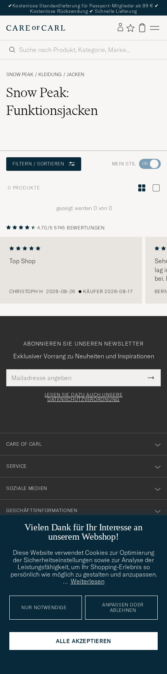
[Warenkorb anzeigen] (142, 27)
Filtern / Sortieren (38, 164)
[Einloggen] (120, 27)
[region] (83, 270)
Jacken (75, 74)
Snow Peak (19, 74)
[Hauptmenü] (155, 28)
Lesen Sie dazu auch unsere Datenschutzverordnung (84, 397)
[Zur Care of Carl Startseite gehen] (35, 28)
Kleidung (50, 74)
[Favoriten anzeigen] (130, 28)
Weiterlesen (87, 581)
